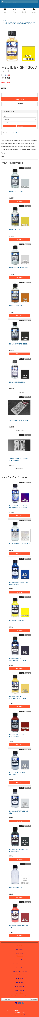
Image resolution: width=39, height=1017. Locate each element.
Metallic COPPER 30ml (16, 306)
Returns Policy (19, 986)
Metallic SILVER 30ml (16, 191)
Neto (25, 1014)
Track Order (19, 953)
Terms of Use (19, 978)
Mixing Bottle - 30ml (15, 887)
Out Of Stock (20, 392)
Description (6, 133)
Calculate (20, 126)
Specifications (17, 133)
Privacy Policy (20, 982)
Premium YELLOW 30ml (16, 620)
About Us (19, 960)
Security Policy (19, 990)
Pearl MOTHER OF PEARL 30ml (19, 544)
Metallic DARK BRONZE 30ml (18, 344)
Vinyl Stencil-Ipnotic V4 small (18, 420)
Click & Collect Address (20, 964)
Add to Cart (20, 99)
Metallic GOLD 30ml (15, 229)
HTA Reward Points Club (19, 971)
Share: (3, 75)
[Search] (2, 1)
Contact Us (19, 968)
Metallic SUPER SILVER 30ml (18, 267)
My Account (19, 949)
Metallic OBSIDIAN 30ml (17, 382)
